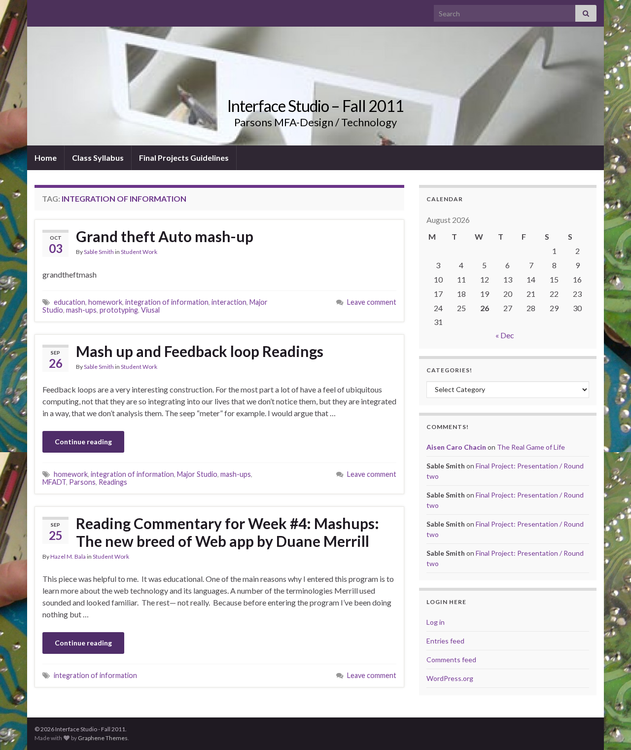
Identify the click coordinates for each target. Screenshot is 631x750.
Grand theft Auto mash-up (164, 236)
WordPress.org (449, 678)
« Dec (504, 335)
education (69, 302)
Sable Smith (99, 251)
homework (105, 302)
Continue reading (83, 441)
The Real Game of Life (531, 447)
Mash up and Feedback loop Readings (199, 351)
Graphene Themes (103, 738)
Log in (435, 622)
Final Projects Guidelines (184, 157)
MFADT (54, 482)
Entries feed (445, 641)
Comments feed (451, 659)
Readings (113, 482)
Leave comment (371, 302)
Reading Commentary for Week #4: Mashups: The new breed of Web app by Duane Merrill (227, 532)
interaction (228, 302)
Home (46, 157)
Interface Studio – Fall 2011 (315, 105)
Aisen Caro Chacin (456, 447)
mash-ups (81, 310)
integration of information (167, 302)
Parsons (82, 482)
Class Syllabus (98, 157)
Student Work (139, 251)
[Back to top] (608, 727)
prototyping (119, 310)
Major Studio (197, 474)
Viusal (150, 310)
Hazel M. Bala (68, 556)
